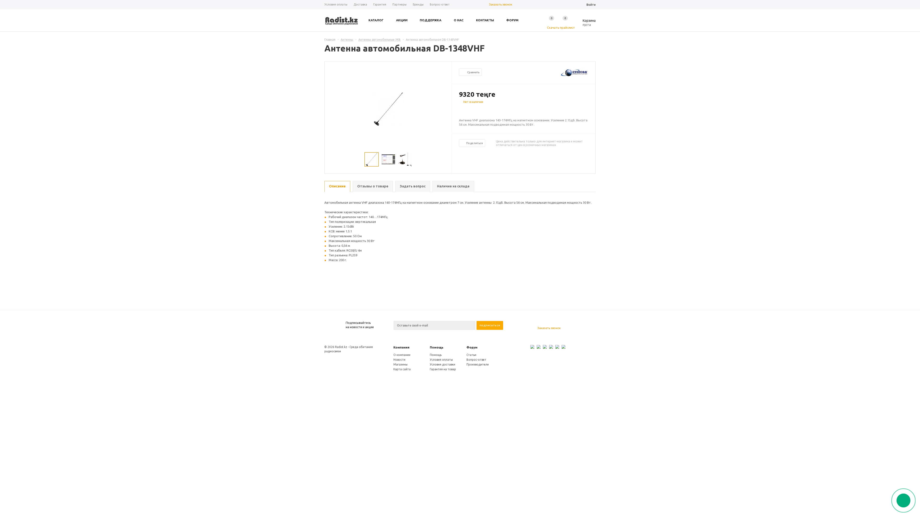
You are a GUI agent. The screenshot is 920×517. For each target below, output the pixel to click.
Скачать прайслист (561, 27)
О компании (401, 354)
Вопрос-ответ (476, 359)
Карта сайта (402, 369)
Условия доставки (442, 364)
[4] (475, 110)
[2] (466, 110)
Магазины (400, 364)
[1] (461, 110)
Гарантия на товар (443, 369)
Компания (401, 347)
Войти (591, 4)
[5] (480, 110)
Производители (477, 364)
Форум (471, 347)
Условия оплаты (441, 359)
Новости (399, 359)
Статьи (471, 354)
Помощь (436, 347)
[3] (471, 110)
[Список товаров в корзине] (585, 24)
